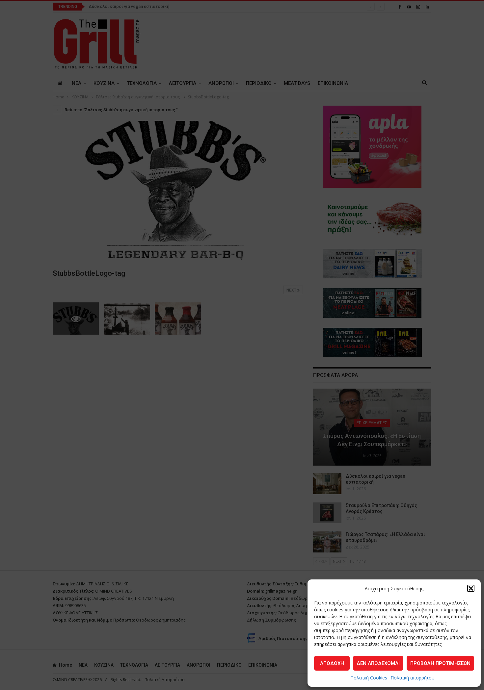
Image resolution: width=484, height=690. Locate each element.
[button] (471, 588)
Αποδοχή (332, 663)
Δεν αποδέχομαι (378, 663)
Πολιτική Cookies (368, 678)
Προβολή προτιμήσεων (440, 663)
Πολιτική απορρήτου (412, 678)
